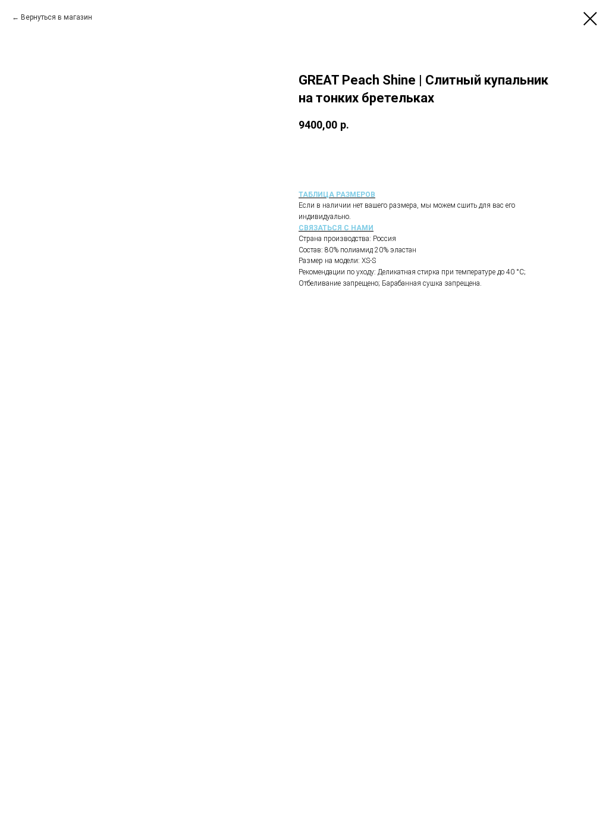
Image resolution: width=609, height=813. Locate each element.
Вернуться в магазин (56, 17)
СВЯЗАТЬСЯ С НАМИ (336, 228)
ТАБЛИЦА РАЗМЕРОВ (337, 194)
